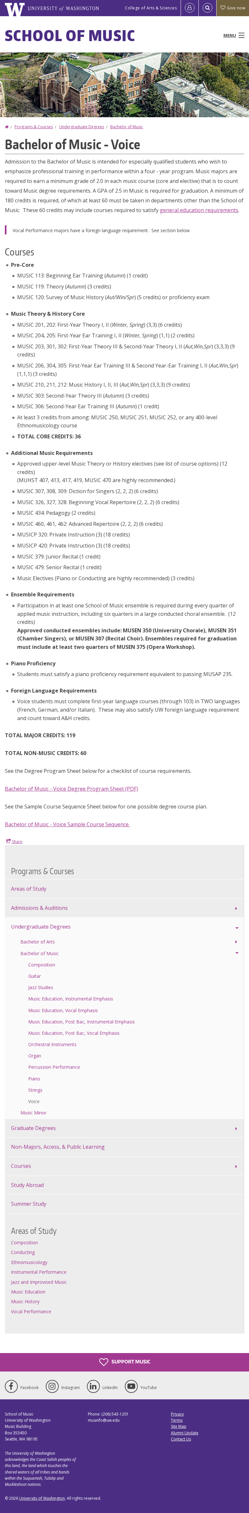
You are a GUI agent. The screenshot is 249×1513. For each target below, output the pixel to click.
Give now (236, 8)
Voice (34, 1101)
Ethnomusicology (29, 1262)
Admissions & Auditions (39, 907)
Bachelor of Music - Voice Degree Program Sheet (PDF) (71, 788)
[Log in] (189, 8)
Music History (25, 1301)
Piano (34, 1079)
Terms (177, 1420)
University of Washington (42, 1498)
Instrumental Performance (38, 1272)
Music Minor (33, 1113)
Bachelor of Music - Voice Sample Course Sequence (67, 824)
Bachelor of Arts (37, 942)
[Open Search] (207, 8)
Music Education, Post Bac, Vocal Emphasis (74, 1033)
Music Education (28, 1292)
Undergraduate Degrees (81, 127)
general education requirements (199, 210)
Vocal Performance (31, 1311)
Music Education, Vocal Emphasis (63, 1010)
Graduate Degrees (33, 1128)
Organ (34, 1056)
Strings (35, 1090)
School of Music (70, 35)
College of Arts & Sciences (151, 8)
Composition (41, 965)
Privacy (177, 1414)
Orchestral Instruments (52, 1044)
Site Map (178, 1426)
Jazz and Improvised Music (39, 1282)
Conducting (23, 1252)
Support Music (130, 1361)
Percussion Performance (54, 1067)
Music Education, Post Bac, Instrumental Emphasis (81, 1022)
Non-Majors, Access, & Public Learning (58, 1146)
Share (16, 841)
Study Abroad (27, 1185)
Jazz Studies (40, 987)
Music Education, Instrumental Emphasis (70, 999)
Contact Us (181, 1439)
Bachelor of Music (126, 127)
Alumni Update (184, 1433)
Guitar (34, 976)
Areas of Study (28, 888)
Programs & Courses (34, 127)
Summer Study (28, 1203)
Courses (21, 1165)
